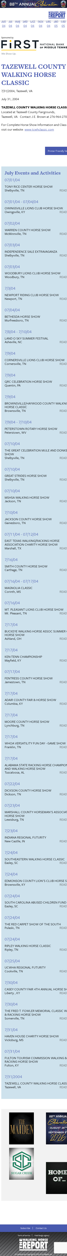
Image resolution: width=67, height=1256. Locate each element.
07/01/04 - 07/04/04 (21, 201)
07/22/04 (12, 783)
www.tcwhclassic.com (39, 129)
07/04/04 (12, 310)
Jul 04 (10, 23)
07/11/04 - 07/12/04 (21, 534)
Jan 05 (56, 23)
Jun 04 (3, 23)
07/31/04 (12, 1051)
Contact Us (41, 1228)
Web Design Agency (41, 1235)
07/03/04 (12, 245)
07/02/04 (12, 223)
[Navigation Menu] (2, 14)
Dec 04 (48, 23)
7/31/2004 (13, 1076)
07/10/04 (12, 443)
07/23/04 (12, 805)
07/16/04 (12, 603)
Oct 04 (32, 23)
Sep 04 (25, 23)
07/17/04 (12, 671)
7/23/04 (11, 830)
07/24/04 (12, 896)
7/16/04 (11, 559)
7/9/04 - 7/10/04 (18, 422)
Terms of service (24, 1235)
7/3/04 (10, 288)
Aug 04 (17, 23)
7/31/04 (11, 1029)
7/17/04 (11, 624)
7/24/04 (11, 852)
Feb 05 (63, 23)
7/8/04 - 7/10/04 (18, 331)
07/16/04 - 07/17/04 (21, 581)
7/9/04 (10, 353)
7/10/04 (11, 512)
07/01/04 (12, 180)
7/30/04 (11, 982)
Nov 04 (40, 23)
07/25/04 (12, 961)
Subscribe (25, 1228)
